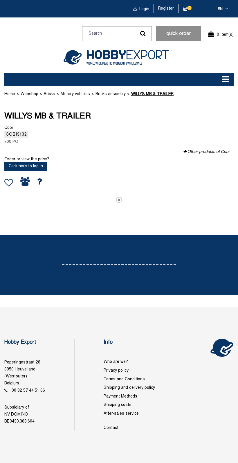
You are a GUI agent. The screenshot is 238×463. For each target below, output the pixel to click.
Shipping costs (117, 405)
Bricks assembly (110, 94)
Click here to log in (26, 166)
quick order (178, 33)
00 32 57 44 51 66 (28, 391)
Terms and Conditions (124, 379)
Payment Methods (120, 396)
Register (166, 8)
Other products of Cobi (208, 152)
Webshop (29, 94)
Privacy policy (116, 370)
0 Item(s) (225, 35)
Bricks (49, 94)
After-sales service (121, 414)
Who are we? (116, 362)
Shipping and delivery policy (129, 388)
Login (143, 9)
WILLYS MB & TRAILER (152, 94)
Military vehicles (75, 94)
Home (9, 94)
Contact (111, 428)
